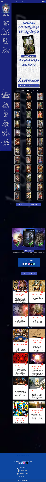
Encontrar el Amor (6, 20)
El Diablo (5, 115)
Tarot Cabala (6, 30)
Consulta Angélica (6, 41)
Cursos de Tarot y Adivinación (6, 142)
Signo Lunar (6, 43)
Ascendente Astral (6, 42)
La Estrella (6, 117)
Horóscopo (6, 122)
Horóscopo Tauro (6, 124)
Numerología (5, 146)
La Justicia (6, 109)
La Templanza (5, 114)
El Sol (6, 118)
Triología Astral (5, 38)
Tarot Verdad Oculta (5, 24)
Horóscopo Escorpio (5, 129)
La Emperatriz (5, 104)
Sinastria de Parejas (5, 37)
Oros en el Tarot (37, 391)
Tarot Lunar (6, 27)
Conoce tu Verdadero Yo (5, 16)
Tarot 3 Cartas (5, 28)
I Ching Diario (5, 47)
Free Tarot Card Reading (23, 476)
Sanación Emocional (5, 21)
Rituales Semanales (5, 52)
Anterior (25, 56)
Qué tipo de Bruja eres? (6, 97)
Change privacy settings (23, 459)
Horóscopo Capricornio (6, 131)
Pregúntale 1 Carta (5, 15)
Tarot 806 (5, 149)
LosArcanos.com (26, 480)
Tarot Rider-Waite (6, 139)
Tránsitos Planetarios (5, 36)
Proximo (33, 56)
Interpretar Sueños (5, 93)
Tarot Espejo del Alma (6, 18)
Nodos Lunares (5, 46)
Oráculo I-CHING (6, 40)
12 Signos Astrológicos (6, 137)
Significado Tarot (6, 89)
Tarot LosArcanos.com (23, 456)
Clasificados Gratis (6, 95)
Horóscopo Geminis (5, 125)
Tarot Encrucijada (6, 25)
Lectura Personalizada (6, 14)
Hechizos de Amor (6, 147)
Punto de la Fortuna (5, 45)
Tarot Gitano (6, 33)
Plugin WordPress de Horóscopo (23, 475)
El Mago (5, 102)
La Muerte (6, 113)
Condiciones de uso (30, 458)
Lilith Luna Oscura (6, 44)
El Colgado (6, 112)
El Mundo (5, 120)
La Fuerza (6, 111)
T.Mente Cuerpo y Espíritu (5, 34)
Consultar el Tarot (37, 294)
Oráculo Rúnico (5, 39)
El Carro (5, 108)
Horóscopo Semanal (5, 48)
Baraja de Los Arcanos (6, 100)
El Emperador (5, 105)
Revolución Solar (6, 36)
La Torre (5, 116)
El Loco (5, 101)
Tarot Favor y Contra (5, 29)
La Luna (5, 118)
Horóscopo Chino (6, 145)
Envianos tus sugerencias (23, 471)
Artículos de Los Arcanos (5, 96)
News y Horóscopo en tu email (23, 468)
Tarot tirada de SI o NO (6, 31)
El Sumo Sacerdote (5, 106)
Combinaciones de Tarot (6, 49)
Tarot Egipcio (5, 141)
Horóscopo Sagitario (5, 130)
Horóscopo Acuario (5, 132)
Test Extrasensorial (5, 146)
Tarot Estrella (5, 27)
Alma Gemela (5, 135)
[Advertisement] (5, 71)
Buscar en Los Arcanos (23, 467)
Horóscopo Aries (6, 123)
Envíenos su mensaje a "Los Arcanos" (23, 461)
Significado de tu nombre (5, 94)
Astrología (6, 90)
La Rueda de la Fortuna (6, 110)
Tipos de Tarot (5, 50)
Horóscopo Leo (5, 127)
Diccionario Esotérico (5, 92)
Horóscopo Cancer (5, 126)
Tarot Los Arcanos (21, 2)
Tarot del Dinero (6, 26)
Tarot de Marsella (6, 140)
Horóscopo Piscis (6, 133)
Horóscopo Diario (6, 46)
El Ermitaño (6, 109)
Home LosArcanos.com (28, 273)
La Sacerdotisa (5, 103)
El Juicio (5, 119)
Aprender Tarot (5, 90)
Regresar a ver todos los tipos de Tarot (29, 86)
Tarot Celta (6, 23)
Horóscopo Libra (6, 128)
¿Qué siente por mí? (5, 19)
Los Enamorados (6, 107)
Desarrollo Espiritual (5, 22)
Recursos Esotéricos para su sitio (23, 473)
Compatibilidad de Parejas (5, 136)
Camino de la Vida (6, 98)
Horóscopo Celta (6, 99)
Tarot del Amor (5, 17)
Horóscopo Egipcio (5, 144)
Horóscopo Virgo (6, 128)
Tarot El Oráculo (6, 17)
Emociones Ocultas (5, 91)
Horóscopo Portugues (6, 134)
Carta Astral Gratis (5, 35)
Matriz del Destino (6, 51)
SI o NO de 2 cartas (5, 32)
